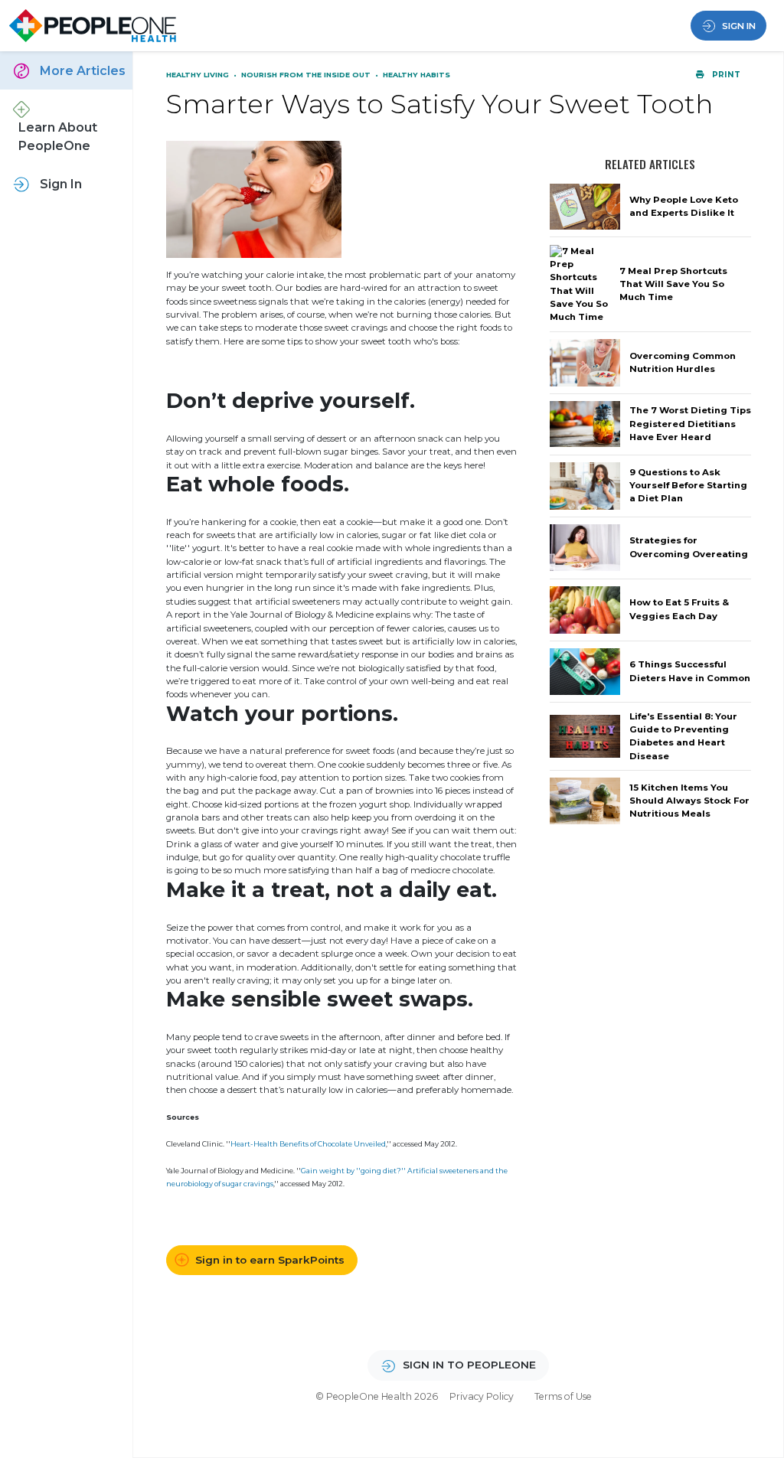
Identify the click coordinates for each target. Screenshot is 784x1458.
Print (725, 75)
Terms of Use (563, 1396)
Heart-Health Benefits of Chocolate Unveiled (308, 1144)
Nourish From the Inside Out (307, 74)
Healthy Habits (416, 74)
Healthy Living (198, 74)
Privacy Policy (481, 1396)
